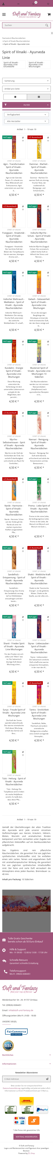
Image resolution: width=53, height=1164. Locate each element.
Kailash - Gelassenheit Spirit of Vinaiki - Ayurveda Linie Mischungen (39, 303)
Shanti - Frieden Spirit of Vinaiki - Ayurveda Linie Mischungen (14, 646)
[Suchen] (48, 25)
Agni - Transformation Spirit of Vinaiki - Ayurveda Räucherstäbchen (14, 168)
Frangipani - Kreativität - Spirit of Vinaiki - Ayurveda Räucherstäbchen (14, 237)
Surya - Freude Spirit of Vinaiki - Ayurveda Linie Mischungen (14, 712)
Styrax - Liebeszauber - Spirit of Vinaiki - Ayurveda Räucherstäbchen (39, 648)
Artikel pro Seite (12, 88)
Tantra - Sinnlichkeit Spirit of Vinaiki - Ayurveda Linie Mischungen (39, 714)
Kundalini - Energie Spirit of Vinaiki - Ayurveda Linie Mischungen (14, 372)
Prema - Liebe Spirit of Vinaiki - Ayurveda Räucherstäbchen (39, 508)
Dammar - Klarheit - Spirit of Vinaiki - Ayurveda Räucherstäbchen (39, 168)
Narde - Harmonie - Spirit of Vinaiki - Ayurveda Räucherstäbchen (14, 510)
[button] (18, 4)
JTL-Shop (31, 1153)
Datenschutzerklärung (11, 1088)
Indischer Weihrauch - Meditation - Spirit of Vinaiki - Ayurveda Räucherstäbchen (14, 303)
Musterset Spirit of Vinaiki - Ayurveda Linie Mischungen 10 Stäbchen (39, 372)
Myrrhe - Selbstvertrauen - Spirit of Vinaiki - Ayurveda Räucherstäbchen (14, 444)
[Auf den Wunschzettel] (23, 140)
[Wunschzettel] (48, 4)
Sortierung (10, 80)
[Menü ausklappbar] (4, 14)
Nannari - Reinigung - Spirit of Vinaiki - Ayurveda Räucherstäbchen (39, 444)
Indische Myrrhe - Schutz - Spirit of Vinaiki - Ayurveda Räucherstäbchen (39, 237)
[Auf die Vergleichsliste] (23, 137)
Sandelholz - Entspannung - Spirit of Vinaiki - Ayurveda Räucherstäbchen (14, 579)
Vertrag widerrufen (26, 1136)
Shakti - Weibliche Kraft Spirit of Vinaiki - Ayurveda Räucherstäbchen (39, 579)
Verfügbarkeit (13, 114)
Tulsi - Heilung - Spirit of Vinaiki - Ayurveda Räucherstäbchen (14, 781)
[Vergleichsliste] (33, 4)
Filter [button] (27, 105)
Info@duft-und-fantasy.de (21, 1010)
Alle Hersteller (13, 121)
